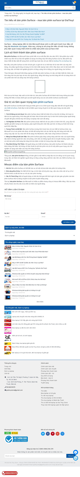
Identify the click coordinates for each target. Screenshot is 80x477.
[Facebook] (75, 452)
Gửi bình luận (68, 222)
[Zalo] (75, 458)
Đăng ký (71, 456)
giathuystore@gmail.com (14, 390)
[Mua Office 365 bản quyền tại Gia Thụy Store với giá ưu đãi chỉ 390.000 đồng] (7, 348)
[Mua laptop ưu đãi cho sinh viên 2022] (7, 330)
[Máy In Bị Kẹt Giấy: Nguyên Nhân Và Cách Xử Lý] (7, 247)
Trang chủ (7, 366)
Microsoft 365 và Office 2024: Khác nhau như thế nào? (29, 279)
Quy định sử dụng (47, 376)
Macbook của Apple (19, 46)
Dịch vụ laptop (10, 235)
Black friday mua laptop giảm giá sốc (23, 343)
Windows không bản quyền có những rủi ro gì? (26, 290)
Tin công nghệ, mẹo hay (14, 242)
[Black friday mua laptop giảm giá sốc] (7, 343)
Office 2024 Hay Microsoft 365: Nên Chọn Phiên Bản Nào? (25, 31)
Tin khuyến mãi (10, 232)
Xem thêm (40, 301)
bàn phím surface (43, 102)
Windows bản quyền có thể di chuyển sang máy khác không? (30, 274)
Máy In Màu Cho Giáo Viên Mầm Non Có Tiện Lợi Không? (29, 285)
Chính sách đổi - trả (47, 373)
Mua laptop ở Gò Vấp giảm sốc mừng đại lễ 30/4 (27, 320)
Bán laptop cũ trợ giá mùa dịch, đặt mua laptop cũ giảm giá (30, 352)
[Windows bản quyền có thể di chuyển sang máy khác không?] (7, 275)
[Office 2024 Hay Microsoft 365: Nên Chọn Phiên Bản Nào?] (7, 253)
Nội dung (7, 196)
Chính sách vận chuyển (48, 369)
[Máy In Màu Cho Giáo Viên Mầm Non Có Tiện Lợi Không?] (7, 286)
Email (43, 213)
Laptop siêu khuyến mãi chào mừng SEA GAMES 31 (28, 316)
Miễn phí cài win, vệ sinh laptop (22, 335)
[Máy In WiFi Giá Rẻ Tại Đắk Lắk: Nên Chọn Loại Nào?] (7, 264)
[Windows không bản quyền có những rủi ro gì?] (7, 291)
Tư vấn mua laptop (47, 395)
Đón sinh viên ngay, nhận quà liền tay (24, 311)
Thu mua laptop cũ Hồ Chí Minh (51, 398)
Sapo (61, 464)
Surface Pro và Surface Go (62, 61)
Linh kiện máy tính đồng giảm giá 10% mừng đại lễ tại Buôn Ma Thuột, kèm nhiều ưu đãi (39, 324)
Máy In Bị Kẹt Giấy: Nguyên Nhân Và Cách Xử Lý (22, 29)
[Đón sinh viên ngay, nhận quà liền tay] (7, 312)
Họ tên (7, 213)
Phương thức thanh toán (49, 371)
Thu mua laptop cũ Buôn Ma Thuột (52, 400)
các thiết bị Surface (10, 108)
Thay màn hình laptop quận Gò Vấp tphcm (55, 405)
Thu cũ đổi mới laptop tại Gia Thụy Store (54, 402)
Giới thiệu (7, 369)
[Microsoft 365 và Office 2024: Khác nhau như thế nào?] (7, 280)
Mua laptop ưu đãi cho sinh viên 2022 (24, 328)
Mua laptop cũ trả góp (48, 393)
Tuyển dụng (45, 383)
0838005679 (10, 387)
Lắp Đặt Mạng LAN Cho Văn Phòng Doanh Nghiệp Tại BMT (25, 34)
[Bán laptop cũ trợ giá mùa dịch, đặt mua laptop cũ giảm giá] (7, 353)
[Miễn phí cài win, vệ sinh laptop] (7, 338)
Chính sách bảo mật (47, 366)
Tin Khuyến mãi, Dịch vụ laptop (17, 308)
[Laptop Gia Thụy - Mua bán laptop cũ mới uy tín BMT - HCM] (40, 2)
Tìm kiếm (44, 391)
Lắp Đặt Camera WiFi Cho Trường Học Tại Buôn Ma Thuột (25, 39)
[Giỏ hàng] (73, 3)
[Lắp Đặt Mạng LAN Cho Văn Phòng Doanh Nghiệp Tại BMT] (7, 258)
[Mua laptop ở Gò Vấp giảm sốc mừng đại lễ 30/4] (7, 320)
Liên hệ (6, 373)
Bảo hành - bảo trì (47, 378)
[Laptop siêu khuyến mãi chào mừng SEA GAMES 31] (7, 317)
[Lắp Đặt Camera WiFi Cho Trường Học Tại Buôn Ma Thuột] (7, 269)
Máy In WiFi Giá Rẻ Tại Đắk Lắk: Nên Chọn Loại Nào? (23, 37)
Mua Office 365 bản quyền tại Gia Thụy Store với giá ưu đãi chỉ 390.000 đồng (36, 347)
